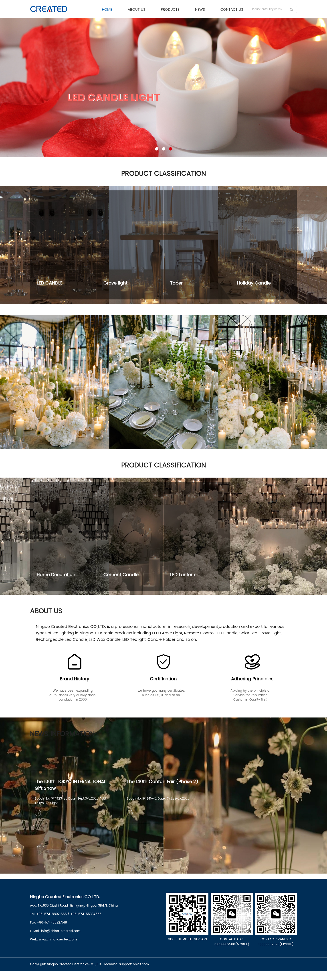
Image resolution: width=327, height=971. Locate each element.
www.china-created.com (58, 939)
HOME (107, 9)
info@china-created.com (60, 931)
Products (170, 9)
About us (136, 9)
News (200, 9)
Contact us (231, 9)
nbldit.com (141, 964)
